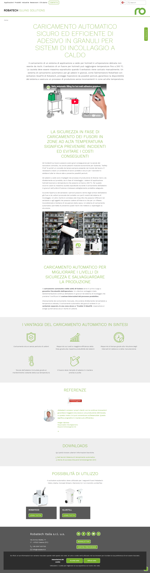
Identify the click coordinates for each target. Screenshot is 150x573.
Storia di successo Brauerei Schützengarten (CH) (77, 460)
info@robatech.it (39, 550)
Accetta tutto (74, 560)
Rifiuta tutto (92, 560)
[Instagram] (99, 534)
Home (6, 20)
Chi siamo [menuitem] (43, 2)
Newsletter (83, 541)
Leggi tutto (35, 515)
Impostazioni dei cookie (58, 561)
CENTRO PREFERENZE (87, 547)
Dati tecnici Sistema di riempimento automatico (76, 457)
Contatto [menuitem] (54, 2)
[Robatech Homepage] (24, 10)
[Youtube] (94, 534)
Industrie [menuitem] (25, 2)
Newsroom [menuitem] (34, 2)
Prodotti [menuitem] (18, 2)
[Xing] (89, 534)
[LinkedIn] (79, 534)
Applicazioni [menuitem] (9, 2)
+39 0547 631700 (39, 546)
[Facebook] (84, 534)
